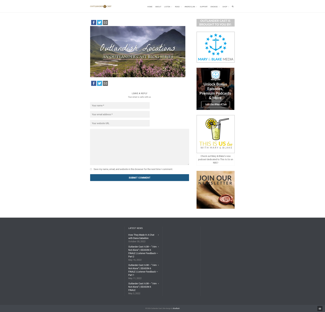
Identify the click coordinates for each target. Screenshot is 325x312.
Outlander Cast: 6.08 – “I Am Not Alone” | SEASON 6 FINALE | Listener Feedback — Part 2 (143, 251)
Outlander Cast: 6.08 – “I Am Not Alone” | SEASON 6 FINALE (142, 286)
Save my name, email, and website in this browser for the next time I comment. (133, 169)
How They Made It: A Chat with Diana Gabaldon (141, 236)
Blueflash (176, 308)
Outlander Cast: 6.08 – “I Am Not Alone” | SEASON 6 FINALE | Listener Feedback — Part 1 (143, 270)
